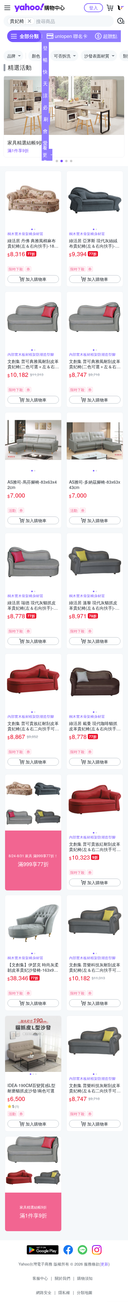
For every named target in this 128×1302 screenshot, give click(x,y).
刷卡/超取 (46, 120)
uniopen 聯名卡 (71, 36)
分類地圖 (84, 1292)
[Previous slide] (9, 199)
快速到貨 (45, 73)
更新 (104, 1264)
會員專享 (45, 132)
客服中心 (40, 1278)
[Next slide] (57, 199)
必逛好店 (45, 108)
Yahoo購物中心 (39, 8)
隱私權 (64, 1292)
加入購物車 (36, 279)
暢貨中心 (45, 61)
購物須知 (85, 1278)
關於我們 (62, 1278)
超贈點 (110, 36)
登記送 (45, 49)
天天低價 (45, 85)
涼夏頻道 (45, 96)
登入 (93, 7)
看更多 (45, 154)
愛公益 (45, 144)
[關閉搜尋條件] (29, 21)
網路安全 (43, 1292)
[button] (57, 161)
